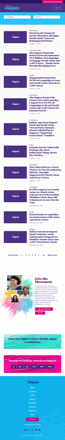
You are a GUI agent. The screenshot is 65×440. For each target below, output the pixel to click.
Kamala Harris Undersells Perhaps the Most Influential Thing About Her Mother (44, 151)
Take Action (32, 411)
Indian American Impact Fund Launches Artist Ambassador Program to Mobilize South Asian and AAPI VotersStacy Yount (43, 236)
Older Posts (52, 255)
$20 (20, 366)
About (32, 387)
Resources (32, 407)
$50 (27, 366)
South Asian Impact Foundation (53, 2)
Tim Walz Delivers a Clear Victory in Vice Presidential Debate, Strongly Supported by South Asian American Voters (45, 172)
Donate (33, 419)
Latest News (32, 403)
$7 (14, 366)
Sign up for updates (44, 309)
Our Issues (32, 391)
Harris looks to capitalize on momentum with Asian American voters (44, 217)
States (33, 395)
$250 (42, 366)
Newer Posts (13, 255)
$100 (34, 366)
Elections (32, 399)
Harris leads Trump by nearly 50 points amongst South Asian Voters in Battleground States (44, 37)
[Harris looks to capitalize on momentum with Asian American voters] (15, 217)
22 (44, 255)
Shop (32, 415)
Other (50, 366)
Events (40, 313)
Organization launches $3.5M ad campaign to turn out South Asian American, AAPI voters (44, 81)
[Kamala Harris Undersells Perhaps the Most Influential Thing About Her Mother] (15, 152)
